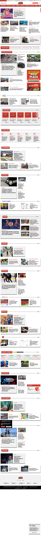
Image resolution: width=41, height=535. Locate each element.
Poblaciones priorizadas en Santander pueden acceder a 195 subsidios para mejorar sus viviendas (13, 330)
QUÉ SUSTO (36, 5)
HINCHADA (18, 5)
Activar (3, 426)
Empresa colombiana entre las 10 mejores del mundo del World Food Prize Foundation (13, 364)
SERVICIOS (32, 5)
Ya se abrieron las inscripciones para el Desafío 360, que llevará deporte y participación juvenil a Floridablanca (9, 287)
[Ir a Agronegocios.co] (18, 352)
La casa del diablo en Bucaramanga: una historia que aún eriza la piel (33, 469)
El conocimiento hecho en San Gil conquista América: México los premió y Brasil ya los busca (21, 384)
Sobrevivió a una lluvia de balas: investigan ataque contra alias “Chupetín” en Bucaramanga (21, 186)
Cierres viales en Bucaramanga (16, 47)
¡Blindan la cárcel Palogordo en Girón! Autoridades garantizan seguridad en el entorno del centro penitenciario (18, 156)
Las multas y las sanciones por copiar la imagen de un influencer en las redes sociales (34, 206)
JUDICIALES (8, 5)
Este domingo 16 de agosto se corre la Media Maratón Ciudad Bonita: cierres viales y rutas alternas (13, 262)
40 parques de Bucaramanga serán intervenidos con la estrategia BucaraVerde (21, 445)
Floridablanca (36, 47)
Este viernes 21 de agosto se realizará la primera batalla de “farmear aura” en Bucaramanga (8, 389)
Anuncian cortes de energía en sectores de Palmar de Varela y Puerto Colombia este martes (12, 139)
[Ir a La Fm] (3, 96)
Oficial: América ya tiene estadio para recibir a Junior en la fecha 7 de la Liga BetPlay (33, 303)
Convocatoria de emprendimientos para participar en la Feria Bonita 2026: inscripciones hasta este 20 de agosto (19, 320)
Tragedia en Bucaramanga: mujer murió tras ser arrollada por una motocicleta (14, 40)
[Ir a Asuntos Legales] (6, 201)
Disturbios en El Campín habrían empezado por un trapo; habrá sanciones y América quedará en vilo (34, 229)
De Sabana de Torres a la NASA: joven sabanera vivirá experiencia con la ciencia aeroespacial (23, 29)
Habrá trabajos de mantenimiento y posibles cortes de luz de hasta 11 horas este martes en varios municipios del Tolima (36, 139)
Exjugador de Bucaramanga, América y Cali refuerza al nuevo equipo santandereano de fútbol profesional (22, 283)
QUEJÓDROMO (3, 5)
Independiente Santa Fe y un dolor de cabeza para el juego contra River (13, 303)
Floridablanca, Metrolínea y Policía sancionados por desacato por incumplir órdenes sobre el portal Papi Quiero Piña (21, 195)
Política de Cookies (34, 530)
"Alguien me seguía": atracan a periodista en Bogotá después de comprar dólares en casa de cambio (34, 222)
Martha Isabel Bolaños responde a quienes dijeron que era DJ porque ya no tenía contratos (10, 233)
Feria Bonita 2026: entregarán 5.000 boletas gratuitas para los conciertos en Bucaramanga (34, 417)
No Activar (8, 426)
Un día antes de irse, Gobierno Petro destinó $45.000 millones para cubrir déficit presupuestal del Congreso (13, 102)
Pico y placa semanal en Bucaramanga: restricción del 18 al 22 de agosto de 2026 (18, 252)
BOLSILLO (22, 5)
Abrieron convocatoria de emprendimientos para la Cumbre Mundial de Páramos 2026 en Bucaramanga (32, 65)
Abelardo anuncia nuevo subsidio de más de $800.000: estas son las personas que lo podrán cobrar (20, 139)
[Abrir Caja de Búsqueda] (39, 3)
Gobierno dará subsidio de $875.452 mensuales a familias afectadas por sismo (13, 343)
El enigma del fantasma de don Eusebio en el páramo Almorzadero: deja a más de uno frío (13, 469)
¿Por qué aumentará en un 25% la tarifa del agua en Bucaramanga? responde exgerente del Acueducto (33, 330)
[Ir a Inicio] (20, 3)
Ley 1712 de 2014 (24, 488)
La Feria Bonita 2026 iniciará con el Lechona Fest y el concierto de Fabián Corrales (16, 80)
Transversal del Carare (28, 47)
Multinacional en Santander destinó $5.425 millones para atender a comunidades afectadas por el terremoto (14, 166)
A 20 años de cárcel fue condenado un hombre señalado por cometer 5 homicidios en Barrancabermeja (9, 191)
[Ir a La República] (3, 337)
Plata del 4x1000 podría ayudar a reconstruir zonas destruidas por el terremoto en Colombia (33, 166)
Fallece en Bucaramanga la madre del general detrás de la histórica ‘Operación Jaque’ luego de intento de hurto (8, 68)
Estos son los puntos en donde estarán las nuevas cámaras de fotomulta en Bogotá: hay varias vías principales (28, 139)
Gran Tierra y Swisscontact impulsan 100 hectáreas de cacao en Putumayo (34, 364)
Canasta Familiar (2, 0)
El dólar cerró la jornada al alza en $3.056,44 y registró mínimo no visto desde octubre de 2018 (34, 343)
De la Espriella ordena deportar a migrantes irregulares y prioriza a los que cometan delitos (34, 102)
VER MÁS (6, 122)
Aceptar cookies (34, 532)
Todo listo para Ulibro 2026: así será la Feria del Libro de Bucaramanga (13, 417)
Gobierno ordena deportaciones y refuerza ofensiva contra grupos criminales (12, 206)
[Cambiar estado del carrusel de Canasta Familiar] (6, 0)
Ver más (38, 95)
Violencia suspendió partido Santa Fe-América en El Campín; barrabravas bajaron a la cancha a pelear (34, 235)
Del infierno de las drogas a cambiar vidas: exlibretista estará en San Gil (21, 391)
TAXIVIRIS (13, 5)
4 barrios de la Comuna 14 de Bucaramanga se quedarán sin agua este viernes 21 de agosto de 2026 (21, 436)
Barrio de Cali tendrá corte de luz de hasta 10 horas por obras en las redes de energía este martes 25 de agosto (4, 139)
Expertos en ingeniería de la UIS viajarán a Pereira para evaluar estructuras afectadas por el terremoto (34, 23)
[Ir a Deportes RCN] (5, 297)
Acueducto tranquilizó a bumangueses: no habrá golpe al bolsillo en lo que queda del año (20, 73)
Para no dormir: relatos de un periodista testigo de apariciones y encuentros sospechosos (18, 459)
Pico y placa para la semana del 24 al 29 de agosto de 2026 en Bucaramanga (16, 89)
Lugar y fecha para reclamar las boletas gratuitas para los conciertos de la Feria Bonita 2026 (18, 407)
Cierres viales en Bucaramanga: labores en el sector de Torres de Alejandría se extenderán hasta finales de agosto (34, 262)
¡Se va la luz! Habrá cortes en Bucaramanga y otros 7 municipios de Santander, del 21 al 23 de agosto (8, 441)
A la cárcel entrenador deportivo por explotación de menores (34, 40)
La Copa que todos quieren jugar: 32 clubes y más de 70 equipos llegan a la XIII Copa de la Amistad (21, 292)
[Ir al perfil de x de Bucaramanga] (20, 480)
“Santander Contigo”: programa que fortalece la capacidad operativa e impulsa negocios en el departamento (5, 29)
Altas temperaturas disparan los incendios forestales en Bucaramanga (14, 29)
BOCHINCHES (27, 5)
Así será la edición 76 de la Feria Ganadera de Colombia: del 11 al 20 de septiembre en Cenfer (19, 14)
